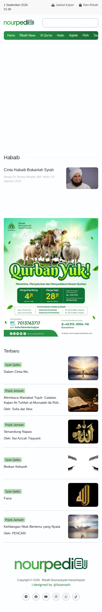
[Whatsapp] (66, 596)
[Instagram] (56, 596)
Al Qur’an (46, 35)
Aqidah (73, 35)
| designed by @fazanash (51, 584)
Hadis (60, 35)
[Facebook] (36, 596)
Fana (8, 498)
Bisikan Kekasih (15, 466)
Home (11, 35)
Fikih (86, 35)
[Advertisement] (51, 97)
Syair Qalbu (12, 365)
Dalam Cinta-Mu (16, 371)
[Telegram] (26, 596)
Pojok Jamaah (14, 391)
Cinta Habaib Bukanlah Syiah (29, 170)
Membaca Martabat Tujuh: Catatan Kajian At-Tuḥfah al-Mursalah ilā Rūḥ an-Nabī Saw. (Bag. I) (31, 402)
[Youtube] (46, 596)
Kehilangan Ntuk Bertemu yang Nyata (32, 526)
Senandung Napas (18, 431)
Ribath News (27, 35)
